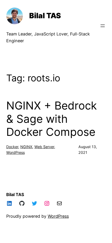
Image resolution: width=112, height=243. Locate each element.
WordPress (15, 152)
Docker (12, 146)
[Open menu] (102, 26)
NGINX (26, 146)
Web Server (44, 146)
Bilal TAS (45, 15)
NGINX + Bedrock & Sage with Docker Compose (51, 118)
